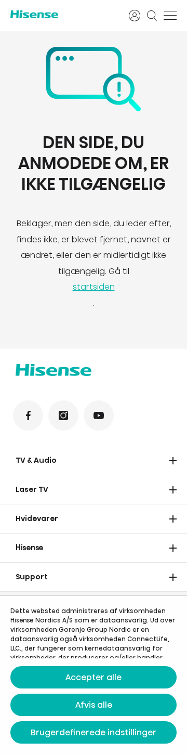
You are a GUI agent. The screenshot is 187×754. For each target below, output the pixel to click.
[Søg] (152, 15)
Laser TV (32, 489)
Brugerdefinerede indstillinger (93, 732)
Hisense (30, 547)
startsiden (94, 287)
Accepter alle (93, 677)
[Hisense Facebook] (28, 415)
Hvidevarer (37, 518)
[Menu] (170, 15)
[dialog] (93, 675)
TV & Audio (36, 460)
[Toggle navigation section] (173, 461)
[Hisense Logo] (62, 14)
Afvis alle (93, 705)
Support (32, 576)
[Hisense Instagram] (63, 415)
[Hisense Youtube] (99, 415)
